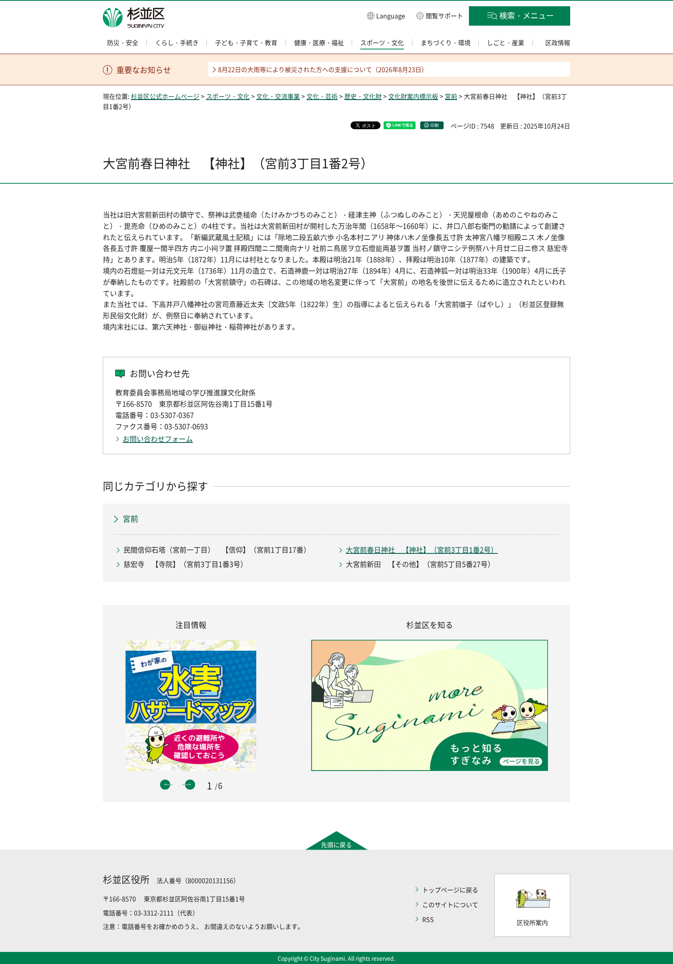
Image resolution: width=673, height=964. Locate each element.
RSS (428, 919)
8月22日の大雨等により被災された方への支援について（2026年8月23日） (323, 69)
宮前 (451, 96)
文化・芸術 (322, 96)
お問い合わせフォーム (158, 439)
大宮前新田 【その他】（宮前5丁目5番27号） (420, 564)
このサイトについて (450, 904)
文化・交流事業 (278, 96)
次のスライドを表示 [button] (190, 785)
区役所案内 (532, 922)
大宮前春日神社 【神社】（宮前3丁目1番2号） (422, 549)
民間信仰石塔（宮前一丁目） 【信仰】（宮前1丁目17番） (216, 549)
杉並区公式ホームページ (165, 96)
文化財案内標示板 (413, 96)
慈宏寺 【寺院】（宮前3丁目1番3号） (185, 564)
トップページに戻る (450, 889)
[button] (385, 15)
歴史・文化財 (363, 96)
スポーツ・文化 (228, 96)
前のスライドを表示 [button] (165, 785)
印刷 (434, 125)
